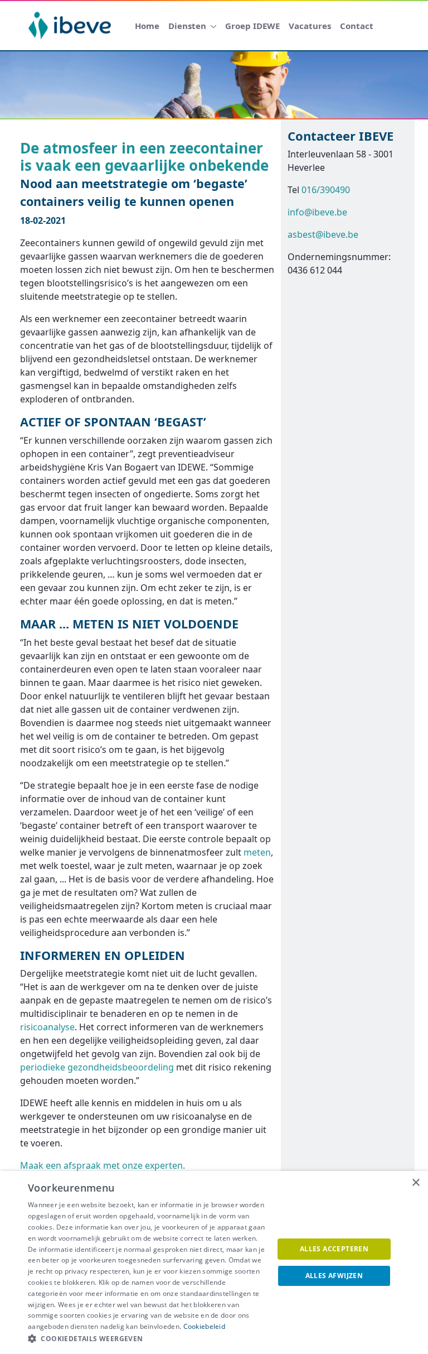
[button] (147, 1339)
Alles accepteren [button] (334, 1249)
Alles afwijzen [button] (334, 1275)
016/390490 (325, 190)
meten (257, 852)
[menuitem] (147, 26)
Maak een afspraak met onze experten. (102, 1165)
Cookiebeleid (204, 1326)
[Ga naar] (72, 25)
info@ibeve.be (317, 212)
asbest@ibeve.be (323, 234)
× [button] (415, 1183)
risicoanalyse (47, 1027)
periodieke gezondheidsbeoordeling (97, 1067)
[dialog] (214, 1262)
